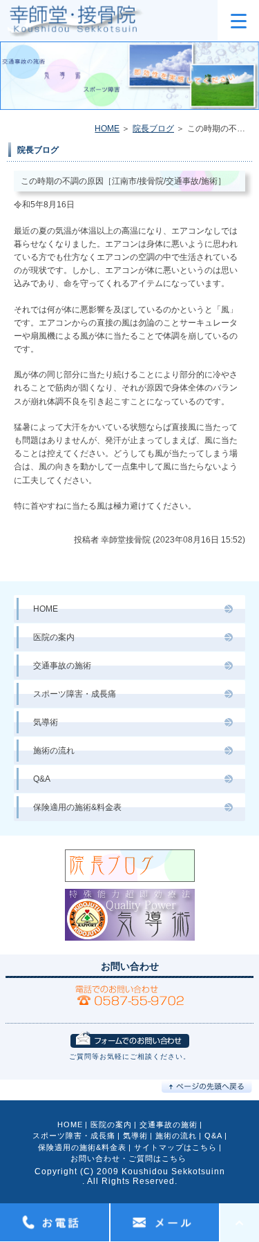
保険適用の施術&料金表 (77, 807)
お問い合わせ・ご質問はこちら (128, 1158)
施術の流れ (54, 750)
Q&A (41, 779)
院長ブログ (153, 128)
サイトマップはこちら (175, 1147)
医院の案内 (54, 637)
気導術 (45, 722)
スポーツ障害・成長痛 (74, 694)
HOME (107, 128)
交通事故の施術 (62, 665)
